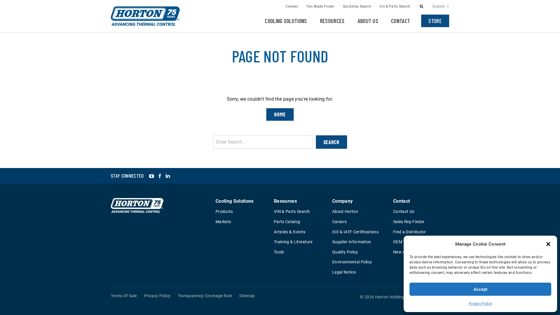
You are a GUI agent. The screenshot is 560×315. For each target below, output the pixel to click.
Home (280, 114)
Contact (400, 20)
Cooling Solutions (286, 20)
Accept (480, 289)
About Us (368, 20)
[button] (548, 244)
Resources (332, 20)
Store (435, 20)
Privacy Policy (480, 304)
